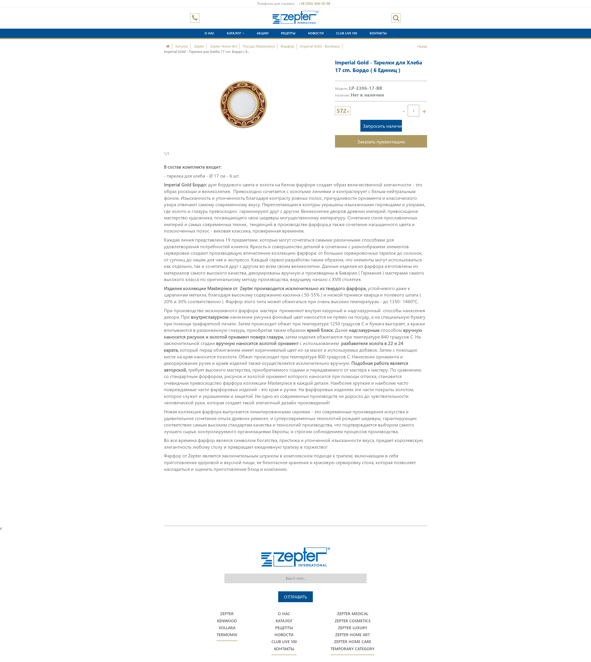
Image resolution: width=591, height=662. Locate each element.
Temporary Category (352, 648)
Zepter (199, 46)
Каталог (234, 33)
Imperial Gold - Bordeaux (320, 46)
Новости (316, 33)
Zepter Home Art (223, 46)
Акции (262, 33)
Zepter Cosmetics (353, 620)
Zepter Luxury (352, 627)
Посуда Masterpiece (259, 46)
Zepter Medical (352, 613)
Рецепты (288, 33)
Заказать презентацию (381, 141)
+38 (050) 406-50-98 (314, 3)
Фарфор (287, 46)
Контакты (378, 33)
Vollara (227, 627)
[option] (243, 105)
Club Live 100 (346, 33)
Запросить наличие (382, 125)
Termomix (227, 634)
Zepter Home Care (352, 641)
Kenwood (227, 620)
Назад (422, 46)
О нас (209, 33)
